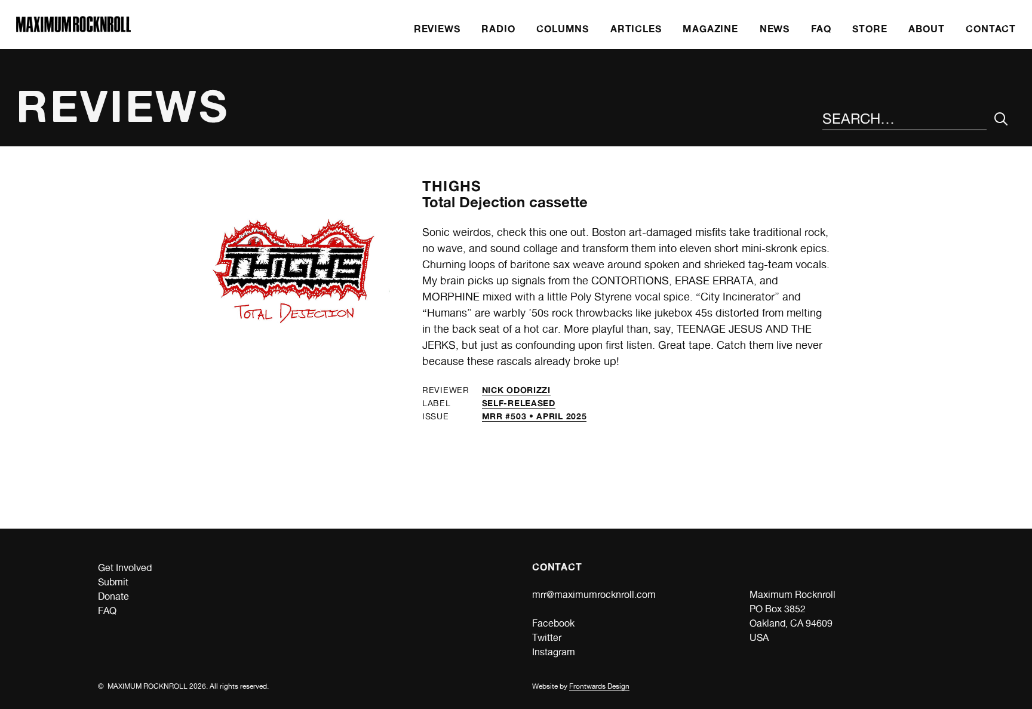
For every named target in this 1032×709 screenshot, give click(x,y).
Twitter (546, 637)
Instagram (553, 652)
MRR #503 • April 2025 (534, 416)
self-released (518, 403)
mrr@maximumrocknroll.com (594, 594)
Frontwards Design (599, 686)
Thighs (451, 186)
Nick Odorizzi (516, 390)
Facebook (553, 623)
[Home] (73, 29)
